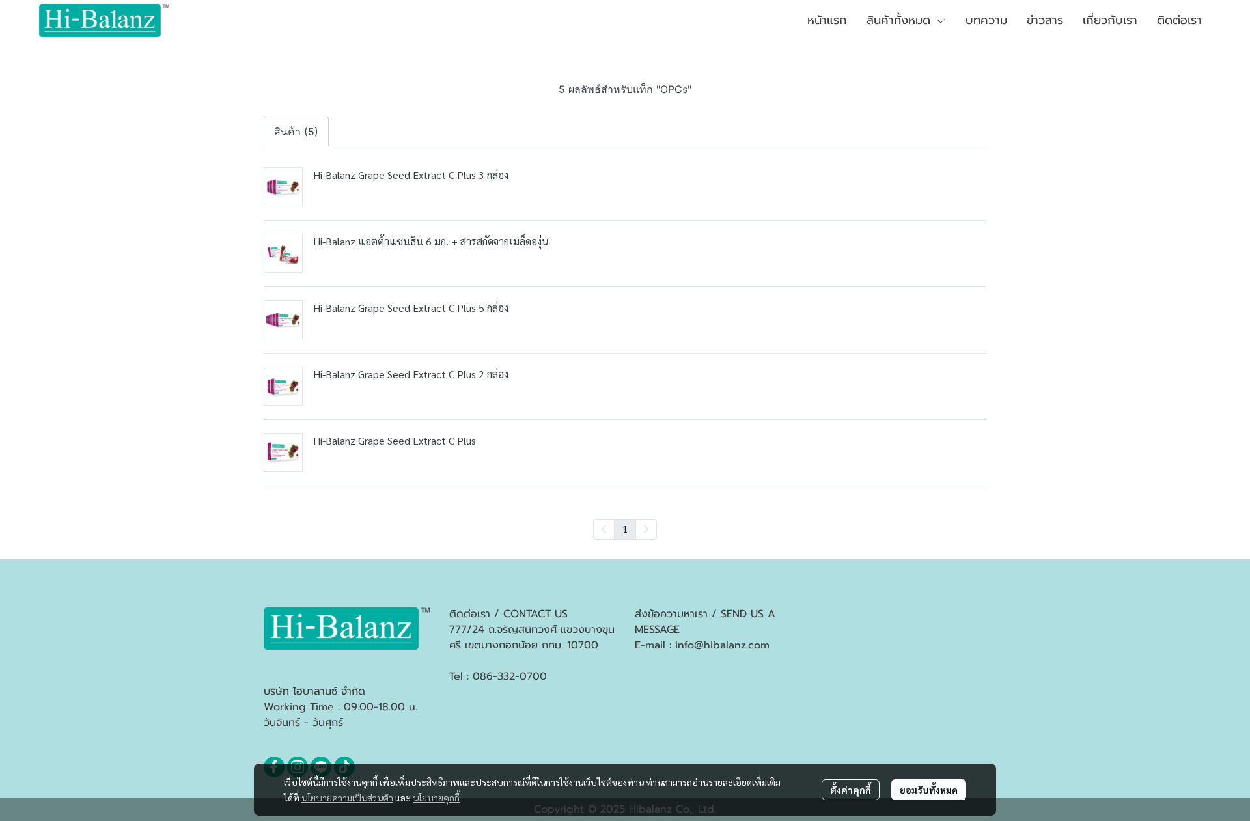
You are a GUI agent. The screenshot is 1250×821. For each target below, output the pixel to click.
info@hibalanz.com (722, 645)
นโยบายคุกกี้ (436, 797)
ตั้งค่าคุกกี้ (850, 790)
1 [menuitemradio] (625, 529)
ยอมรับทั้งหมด (929, 790)
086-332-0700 (510, 676)
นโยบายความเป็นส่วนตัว (347, 797)
